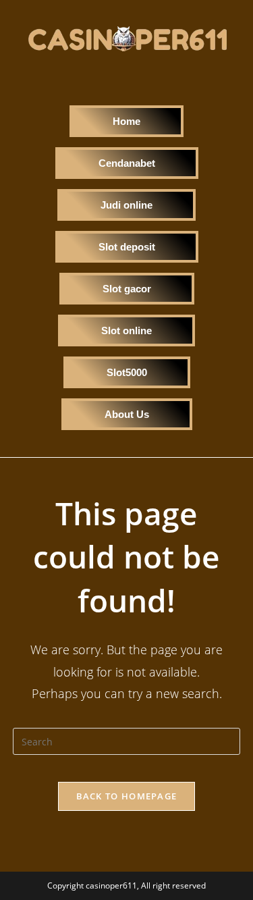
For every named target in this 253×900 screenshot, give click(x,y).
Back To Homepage (126, 796)
